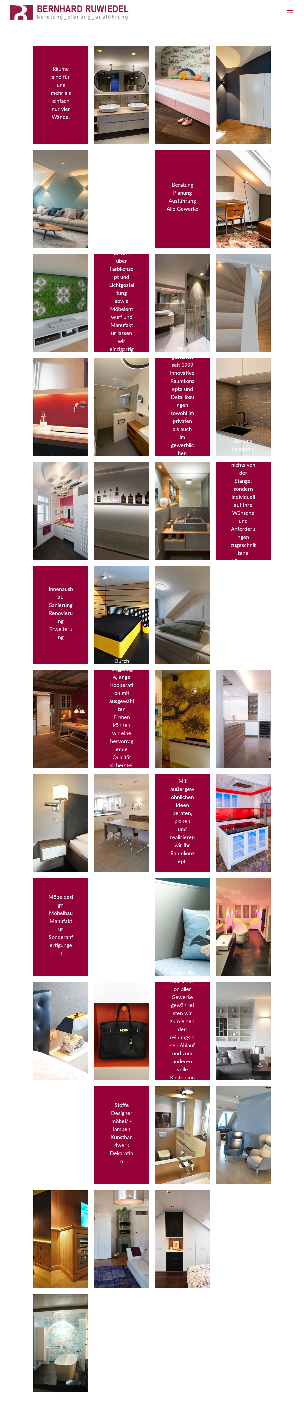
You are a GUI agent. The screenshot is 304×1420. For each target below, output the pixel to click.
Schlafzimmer (61, 803)
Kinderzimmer (182, 75)
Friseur (182, 699)
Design (121, 1011)
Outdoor (243, 595)
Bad (61, 387)
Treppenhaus (243, 283)
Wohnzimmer (61, 179)
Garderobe (243, 75)
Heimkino (61, 1220)
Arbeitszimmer (243, 179)
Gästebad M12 (182, 283)
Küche (61, 699)
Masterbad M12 (121, 75)
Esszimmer (121, 179)
